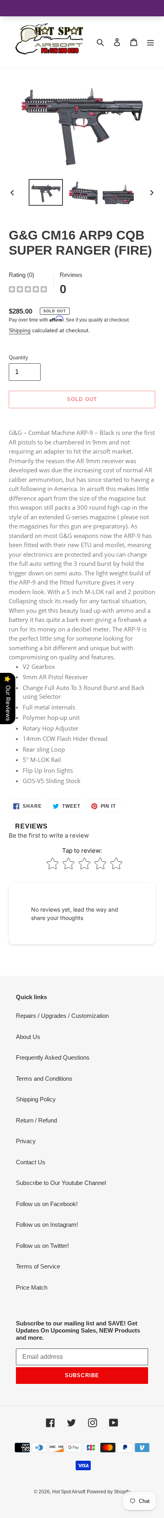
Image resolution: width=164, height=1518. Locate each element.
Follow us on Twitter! (42, 1245)
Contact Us (30, 1162)
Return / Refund (36, 1120)
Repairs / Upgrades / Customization (62, 1015)
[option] (46, 192)
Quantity (18, 358)
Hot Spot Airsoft (68, 1492)
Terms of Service (38, 1266)
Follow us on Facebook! (47, 1203)
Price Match (31, 1287)
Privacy (26, 1141)
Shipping (20, 330)
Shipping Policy (36, 1099)
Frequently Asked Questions (53, 1057)
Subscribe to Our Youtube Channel (61, 1182)
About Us (28, 1036)
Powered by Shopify (108, 1492)
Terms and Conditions (44, 1078)
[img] (28, 290)
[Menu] (150, 42)
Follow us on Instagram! (47, 1224)
